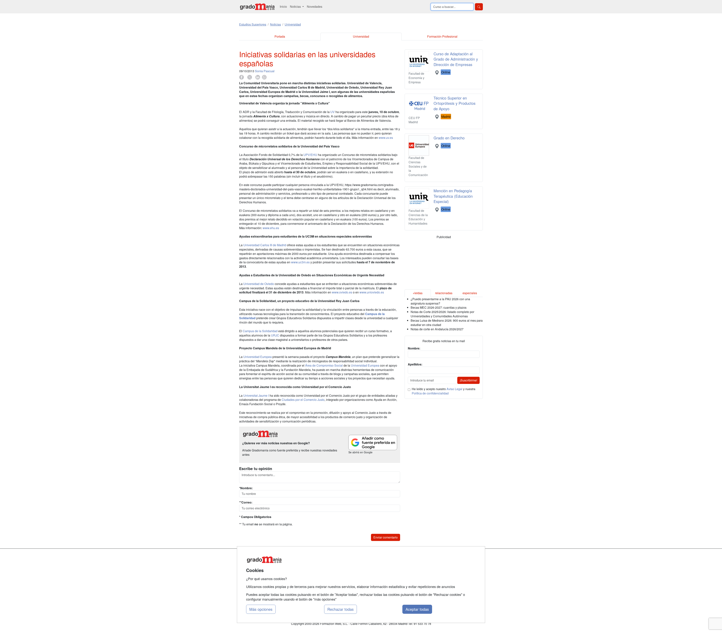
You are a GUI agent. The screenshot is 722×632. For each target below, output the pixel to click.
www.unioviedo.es (371, 292)
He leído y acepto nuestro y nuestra (443, 391)
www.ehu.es (271, 228)
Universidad (361, 36)
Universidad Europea (257, 357)
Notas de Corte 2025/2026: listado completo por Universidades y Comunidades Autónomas (442, 314)
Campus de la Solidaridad (260, 331)
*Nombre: (246, 488)
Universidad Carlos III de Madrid (264, 245)
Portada (280, 36)
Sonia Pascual (265, 71)
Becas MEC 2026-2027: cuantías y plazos (438, 307)
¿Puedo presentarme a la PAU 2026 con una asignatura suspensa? (440, 301)
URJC (275, 335)
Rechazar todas (340, 609)
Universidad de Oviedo (258, 284)
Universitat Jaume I (256, 395)
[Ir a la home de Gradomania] (257, 7)
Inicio (283, 6)
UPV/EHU (310, 155)
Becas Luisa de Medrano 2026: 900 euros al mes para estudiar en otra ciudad (447, 322)
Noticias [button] (296, 6)
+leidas (417, 293)
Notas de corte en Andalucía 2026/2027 (437, 329)
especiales (470, 293)
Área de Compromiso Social (324, 365)
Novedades (314, 6)
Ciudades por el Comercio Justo (303, 399)
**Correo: (245, 502)
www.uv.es (386, 137)
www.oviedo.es (342, 292)
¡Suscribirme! (468, 380)
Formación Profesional (442, 36)
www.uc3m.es (300, 262)
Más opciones (260, 609)
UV (332, 112)
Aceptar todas (417, 609)
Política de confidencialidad (430, 393)
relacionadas (443, 293)
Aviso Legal (454, 389)
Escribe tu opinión (255, 468)
